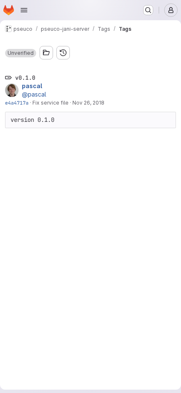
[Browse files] (46, 52)
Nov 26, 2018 (88, 103)
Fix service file (50, 103)
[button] (20, 53)
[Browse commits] (63, 52)
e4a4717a (17, 103)
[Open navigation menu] (24, 10)
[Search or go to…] (148, 10)
